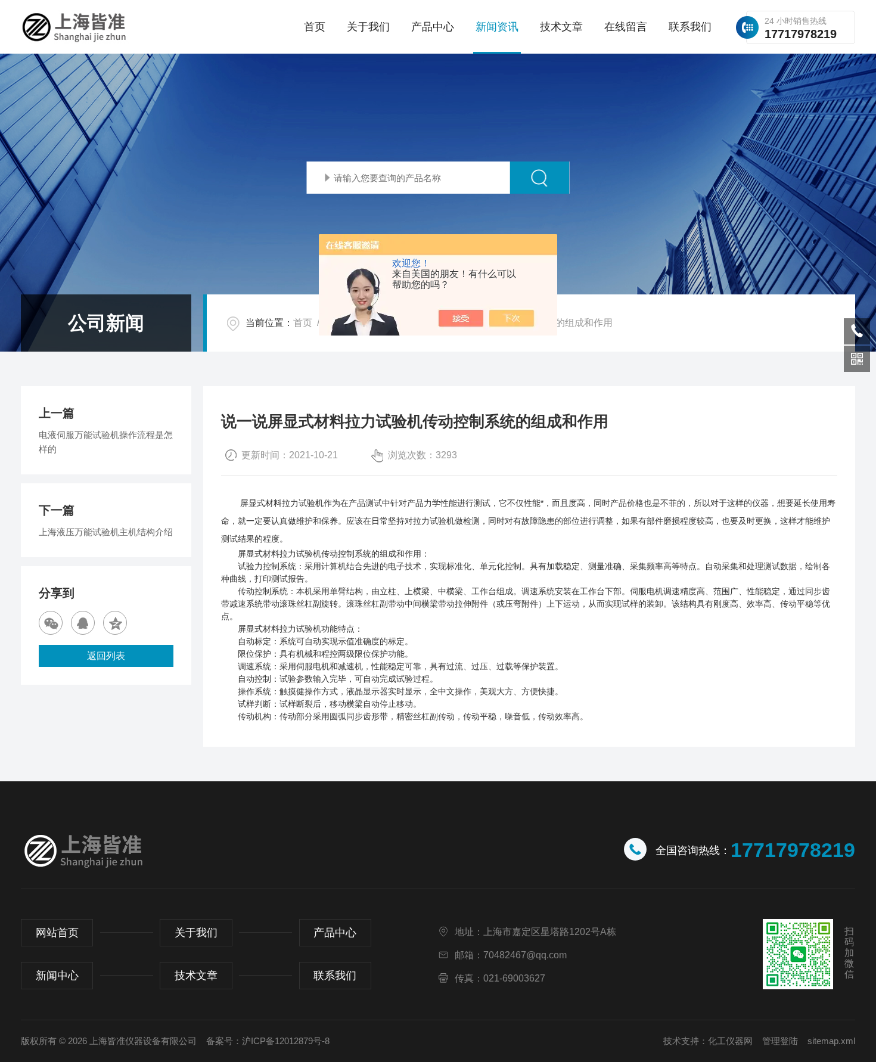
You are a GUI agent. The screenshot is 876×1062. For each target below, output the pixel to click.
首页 (314, 27)
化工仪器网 (730, 1041)
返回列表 (106, 656)
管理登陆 (780, 1041)
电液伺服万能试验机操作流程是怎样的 (106, 442)
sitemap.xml (831, 1041)
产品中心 (432, 27)
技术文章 (561, 27)
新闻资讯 (497, 27)
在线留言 (625, 27)
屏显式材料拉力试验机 (282, 503)
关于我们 (368, 27)
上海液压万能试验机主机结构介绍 (106, 532)
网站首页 (57, 933)
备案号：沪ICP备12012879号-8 (268, 1041)
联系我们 (690, 27)
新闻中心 (57, 976)
